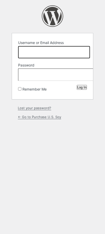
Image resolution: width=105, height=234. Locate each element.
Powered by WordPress (52, 16)
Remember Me (34, 89)
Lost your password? (34, 108)
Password (26, 65)
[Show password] (82, 74)
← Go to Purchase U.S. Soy (39, 117)
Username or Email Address (41, 42)
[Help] (51, 88)
